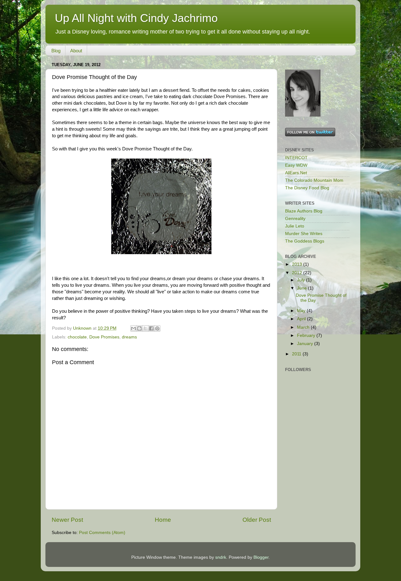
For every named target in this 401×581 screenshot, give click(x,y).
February (306, 335)
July (301, 280)
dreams (129, 337)
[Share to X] (145, 328)
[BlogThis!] (139, 328)
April (302, 319)
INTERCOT (296, 157)
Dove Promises (104, 337)
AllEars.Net (296, 172)
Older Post (256, 519)
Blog (55, 50)
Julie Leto (294, 226)
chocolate (77, 337)
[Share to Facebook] (151, 328)
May (302, 310)
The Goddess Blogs (304, 241)
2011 (297, 354)
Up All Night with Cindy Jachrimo (136, 18)
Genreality (295, 218)
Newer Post (67, 519)
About (76, 50)
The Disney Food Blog (307, 188)
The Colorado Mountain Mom (314, 180)
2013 (297, 264)
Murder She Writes (303, 233)
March (304, 327)
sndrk (220, 557)
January (305, 343)
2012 (297, 272)
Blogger (260, 557)
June (302, 288)
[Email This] (133, 328)
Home (163, 519)
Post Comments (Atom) (102, 532)
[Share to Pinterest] (157, 328)
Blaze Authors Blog (303, 211)
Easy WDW (296, 165)
